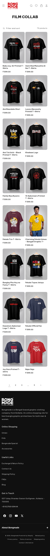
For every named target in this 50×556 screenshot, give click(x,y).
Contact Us (7, 469)
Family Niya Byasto (11, 196)
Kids (3, 438)
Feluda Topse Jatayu (34, 282)
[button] (3, 5)
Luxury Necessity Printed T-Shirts (33, 110)
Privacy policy (13, 539)
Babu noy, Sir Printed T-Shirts (13, 67)
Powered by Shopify (26, 535)
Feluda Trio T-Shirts (12, 239)
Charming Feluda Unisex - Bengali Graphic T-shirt (36, 240)
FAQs (4, 479)
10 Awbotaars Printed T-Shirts (35, 197)
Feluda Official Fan (33, 326)
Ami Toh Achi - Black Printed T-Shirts (12, 153)
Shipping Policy (8, 474)
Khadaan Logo (31, 152)
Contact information (26, 543)
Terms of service (26, 539)
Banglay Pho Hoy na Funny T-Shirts (11, 283)
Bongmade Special (10, 443)
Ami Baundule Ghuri (11, 109)
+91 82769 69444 (10, 506)
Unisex (4, 433)
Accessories (7, 449)
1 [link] (9, 385)
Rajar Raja (29, 369)
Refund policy (40, 535)
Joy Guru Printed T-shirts (11, 370)
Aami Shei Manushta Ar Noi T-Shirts (35, 67)
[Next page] (40, 385)
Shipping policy (39, 539)
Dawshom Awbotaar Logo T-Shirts (12, 327)
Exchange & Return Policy (12, 463)
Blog (4, 485)
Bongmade (15, 535)
